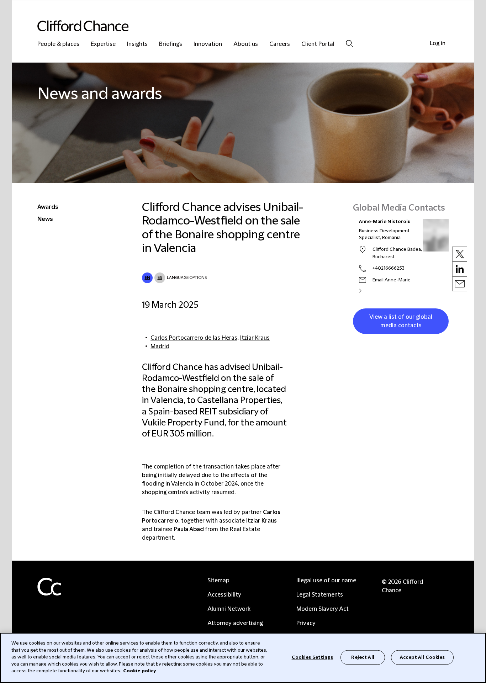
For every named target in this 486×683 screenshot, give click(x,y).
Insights (137, 44)
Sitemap (218, 580)
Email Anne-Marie (392, 280)
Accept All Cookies (422, 657)
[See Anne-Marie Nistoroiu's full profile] (368, 290)
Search (349, 43)
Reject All (362, 657)
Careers (279, 44)
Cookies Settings (312, 657)
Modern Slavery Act (322, 609)
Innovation (208, 44)
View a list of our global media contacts (400, 321)
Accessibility (224, 595)
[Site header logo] (229, 25)
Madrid (159, 346)
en (147, 277)
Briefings (170, 44)
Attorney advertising (235, 623)
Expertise (103, 44)
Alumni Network (228, 609)
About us (245, 44)
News (45, 219)
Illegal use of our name (326, 580)
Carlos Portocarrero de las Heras (193, 338)
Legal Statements (319, 595)
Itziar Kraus (255, 338)
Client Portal (317, 44)
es (160, 277)
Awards (47, 207)
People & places (58, 44)
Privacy (306, 623)
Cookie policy (139, 671)
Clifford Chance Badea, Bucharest (397, 253)
